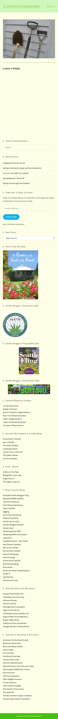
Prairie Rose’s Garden (12, 560)
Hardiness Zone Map (11, 656)
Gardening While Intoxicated (15, 534)
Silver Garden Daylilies (12, 685)
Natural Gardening (10, 554)
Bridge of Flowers (10, 409)
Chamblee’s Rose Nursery (13, 597)
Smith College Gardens (12, 419)
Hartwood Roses (10, 600)
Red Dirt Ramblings (11, 564)
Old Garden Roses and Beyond (15, 613)
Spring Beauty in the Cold (13, 178)
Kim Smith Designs (10, 445)
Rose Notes (8, 567)
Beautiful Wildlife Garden (13, 498)
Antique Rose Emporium (13, 593)
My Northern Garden (12, 551)
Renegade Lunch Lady (12, 475)
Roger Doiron (8, 478)
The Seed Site (8, 692)
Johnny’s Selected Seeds (13, 663)
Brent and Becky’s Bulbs (13, 646)
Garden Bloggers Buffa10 (13, 524)
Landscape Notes (10, 449)
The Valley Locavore (11, 481)
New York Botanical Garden (14, 415)
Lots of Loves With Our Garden (16, 173)
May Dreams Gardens (12, 544)
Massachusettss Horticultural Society (18, 666)
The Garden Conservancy (13, 689)
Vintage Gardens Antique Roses (16, 626)
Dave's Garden (9, 508)
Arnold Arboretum (10, 406)
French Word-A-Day (11, 521)
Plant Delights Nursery (12, 679)
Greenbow (7, 538)
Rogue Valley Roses (11, 620)
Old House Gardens (11, 676)
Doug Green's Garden (12, 439)
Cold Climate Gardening (13, 505)
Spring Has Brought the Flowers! (16, 183)
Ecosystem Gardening (12, 515)
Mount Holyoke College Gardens (16, 412)
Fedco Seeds (8, 650)
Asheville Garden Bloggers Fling (16, 495)
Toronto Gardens (10, 458)
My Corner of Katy (10, 547)
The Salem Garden (10, 455)
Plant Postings (9, 557)
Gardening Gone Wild (12, 531)
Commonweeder (21, 6)
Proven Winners (9, 682)
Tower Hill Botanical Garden (14, 422)
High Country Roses (11, 610)
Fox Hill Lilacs (8, 653)
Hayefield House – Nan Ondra (15, 541)
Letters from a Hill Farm (13, 452)
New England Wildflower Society (16, 669)
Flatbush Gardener (11, 518)
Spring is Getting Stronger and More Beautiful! (22, 168)
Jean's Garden (8, 442)
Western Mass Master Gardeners (16, 699)
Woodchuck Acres (10, 580)
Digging (6, 511)
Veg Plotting (8, 577)
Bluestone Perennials (12, 643)
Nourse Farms (9, 672)
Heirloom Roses (9, 603)
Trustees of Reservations (13, 425)
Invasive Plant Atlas (11, 659)
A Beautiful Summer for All (14, 163)
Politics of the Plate (11, 472)
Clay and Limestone (11, 501)
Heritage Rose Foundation (14, 607)
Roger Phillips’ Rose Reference (15, 616)
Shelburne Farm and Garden (15, 623)
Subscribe (11, 217)
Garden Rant (8, 528)
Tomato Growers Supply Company (17, 695)
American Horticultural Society (15, 640)
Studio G (6, 573)
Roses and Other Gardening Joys (16, 570)
